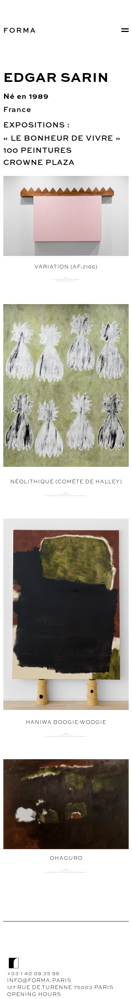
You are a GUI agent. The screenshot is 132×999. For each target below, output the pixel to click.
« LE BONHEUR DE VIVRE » (63, 138)
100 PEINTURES (37, 150)
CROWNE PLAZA (39, 162)
